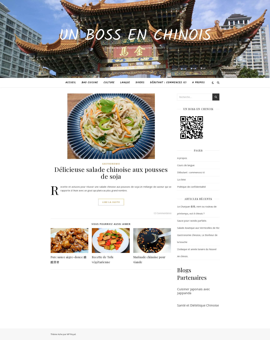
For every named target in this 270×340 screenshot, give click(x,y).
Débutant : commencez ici (168, 82)
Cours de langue (186, 165)
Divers (140, 82)
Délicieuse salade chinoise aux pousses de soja (111, 172)
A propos (198, 82)
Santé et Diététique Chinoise (198, 305)
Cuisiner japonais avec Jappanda (193, 291)
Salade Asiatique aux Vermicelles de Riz (198, 227)
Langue (125, 82)
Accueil (70, 82)
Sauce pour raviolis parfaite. (192, 220)
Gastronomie (111, 164)
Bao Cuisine (90, 82)
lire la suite (111, 202)
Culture (109, 82)
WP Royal (71, 334)
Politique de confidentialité (191, 186)
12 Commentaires (162, 213)
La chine (181, 179)
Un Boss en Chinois (135, 36)
